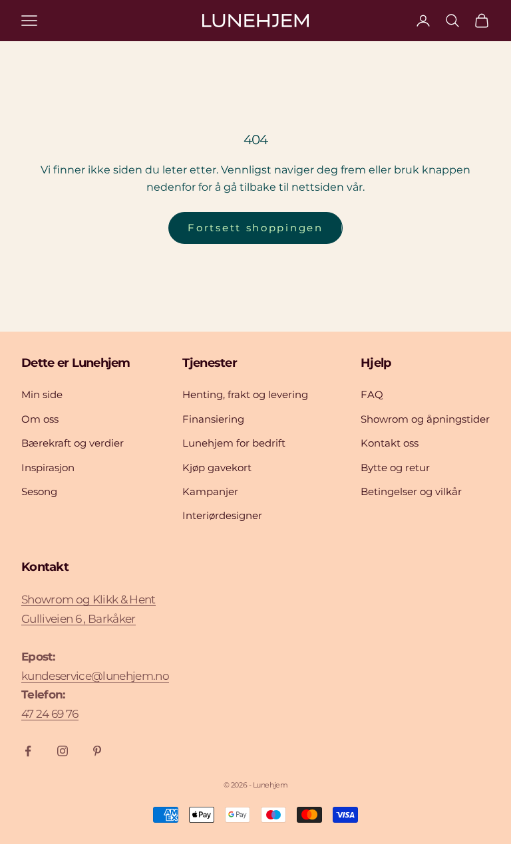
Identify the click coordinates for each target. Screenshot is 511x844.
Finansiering (213, 419)
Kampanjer (210, 491)
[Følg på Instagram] (62, 751)
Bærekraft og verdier (72, 443)
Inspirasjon (48, 467)
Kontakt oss (390, 443)
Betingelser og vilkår (411, 491)
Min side (42, 394)
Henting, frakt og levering (245, 394)
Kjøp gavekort (217, 467)
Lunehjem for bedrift (233, 443)
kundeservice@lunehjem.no (95, 676)
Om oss (40, 419)
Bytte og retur (395, 467)
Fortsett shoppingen (255, 227)
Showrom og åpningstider (425, 419)
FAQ (372, 394)
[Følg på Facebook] (28, 751)
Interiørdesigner (222, 515)
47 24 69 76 (50, 713)
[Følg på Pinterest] (97, 751)
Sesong (39, 491)
